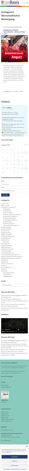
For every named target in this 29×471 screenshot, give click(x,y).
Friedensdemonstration (7, 236)
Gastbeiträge (18, 27)
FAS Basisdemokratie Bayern (10, 225)
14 (18, 160)
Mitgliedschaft (5, 412)
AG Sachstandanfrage (8, 218)
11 (7, 160)
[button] (26, 446)
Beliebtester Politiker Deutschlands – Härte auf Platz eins (14, 32)
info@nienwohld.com (20, 132)
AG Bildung (6, 209)
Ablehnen (14, 461)
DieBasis (5, 101)
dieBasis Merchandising (7, 419)
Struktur (3, 265)
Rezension (3, 262)
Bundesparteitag (5, 227)
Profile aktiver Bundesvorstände (9, 254)
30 (26, 168)
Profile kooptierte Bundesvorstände (10, 258)
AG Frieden (6, 211)
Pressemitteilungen (6, 253)
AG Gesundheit (7, 212)
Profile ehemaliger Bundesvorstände (10, 256)
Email (2, 187)
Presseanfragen (5, 385)
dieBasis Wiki (4, 414)
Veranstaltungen (5, 267)
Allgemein (11, 27)
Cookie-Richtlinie (7, 452)
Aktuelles (6, 27)
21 (18, 164)
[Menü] (27, 3)
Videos (3, 269)
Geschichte (4, 240)
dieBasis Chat (4, 417)
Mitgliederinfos (5, 247)
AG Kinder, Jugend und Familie (11, 214)
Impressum (23, 469)
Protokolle (3, 260)
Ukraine (5, 242)
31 (18, 153)
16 (26, 160)
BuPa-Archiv (4, 231)
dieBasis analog (5, 234)
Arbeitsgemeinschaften (7, 207)
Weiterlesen (9, 86)
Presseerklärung (5, 251)
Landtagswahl (6, 276)
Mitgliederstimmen (6, 249)
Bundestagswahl (7, 273)
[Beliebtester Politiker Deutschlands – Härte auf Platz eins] (14, 48)
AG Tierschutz (6, 222)
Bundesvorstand (5, 229)
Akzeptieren (14, 457)
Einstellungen (14, 465)
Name (2, 181)
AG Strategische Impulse (9, 220)
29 (22, 168)
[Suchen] (24, 3)
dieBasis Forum (5, 415)
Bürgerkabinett (5, 232)
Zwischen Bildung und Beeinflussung (10, 299)
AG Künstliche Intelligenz (9, 216)
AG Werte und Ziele (8, 223)
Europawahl (6, 274)
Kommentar (4, 243)
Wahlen (3, 271)
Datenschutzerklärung (15, 469)
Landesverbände (5, 245)
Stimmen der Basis (6, 263)
